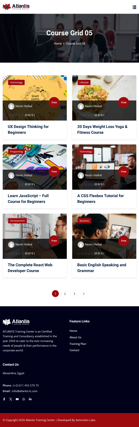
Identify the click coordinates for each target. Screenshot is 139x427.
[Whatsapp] (23, 399)
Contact (74, 350)
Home (58, 43)
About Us (75, 337)
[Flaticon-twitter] (10, 399)
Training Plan (78, 344)
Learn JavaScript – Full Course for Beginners (28, 199)
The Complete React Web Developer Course (30, 268)
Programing (16, 151)
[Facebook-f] (4, 399)
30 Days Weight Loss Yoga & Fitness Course (102, 129)
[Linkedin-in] (30, 399)
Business (84, 220)
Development (17, 220)
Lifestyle (84, 82)
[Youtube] (17, 399)
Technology (16, 82)
